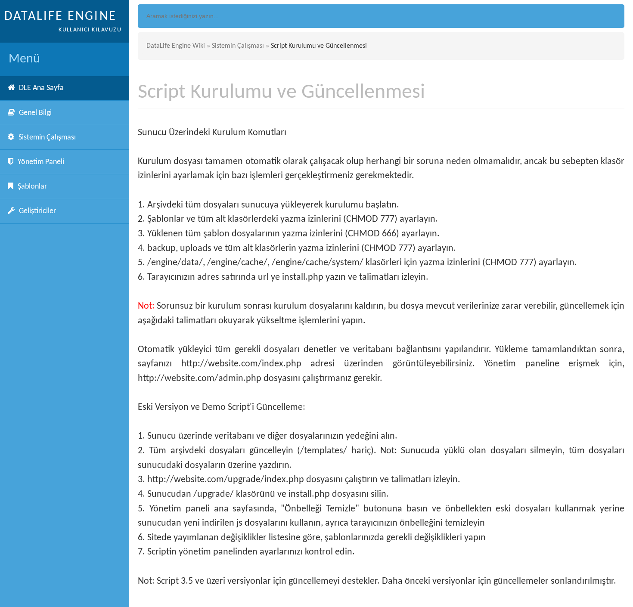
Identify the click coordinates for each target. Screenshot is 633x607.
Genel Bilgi (35, 113)
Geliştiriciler (37, 211)
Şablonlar (32, 186)
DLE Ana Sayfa (41, 88)
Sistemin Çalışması (47, 137)
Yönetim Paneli (41, 162)
